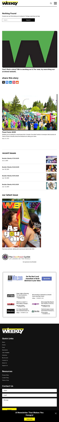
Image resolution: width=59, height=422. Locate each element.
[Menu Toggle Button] (55, 3)
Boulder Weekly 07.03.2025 (10, 158)
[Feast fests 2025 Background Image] (29, 112)
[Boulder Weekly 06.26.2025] (51, 168)
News (3, 342)
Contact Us (5, 360)
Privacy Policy (5, 375)
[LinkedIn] (10, 82)
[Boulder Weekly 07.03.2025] (51, 159)
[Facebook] (7, 82)
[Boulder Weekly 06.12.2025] (51, 185)
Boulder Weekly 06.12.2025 (10, 184)
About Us (4, 363)
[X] (3, 82)
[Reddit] (17, 82)
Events (4, 345)
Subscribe (30, 419)
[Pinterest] (14, 82)
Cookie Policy (5, 377)
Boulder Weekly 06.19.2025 (10, 176)
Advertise (4, 355)
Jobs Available (5, 352)
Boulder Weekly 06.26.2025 (10, 167)
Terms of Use (5, 380)
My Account (5, 357)
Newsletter (5, 350)
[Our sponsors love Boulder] (16, 256)
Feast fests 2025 (9, 132)
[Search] (51, 3)
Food (3, 347)
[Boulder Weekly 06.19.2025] (51, 177)
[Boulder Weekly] (10, 3)
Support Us (5, 365)
